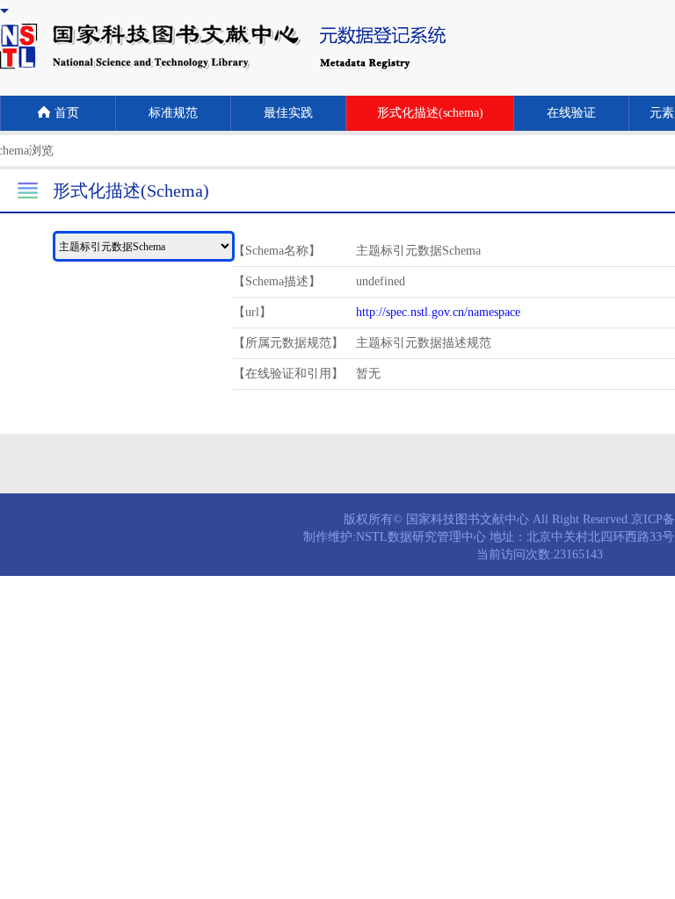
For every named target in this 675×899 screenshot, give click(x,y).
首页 (66, 112)
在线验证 (571, 112)
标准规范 (173, 112)
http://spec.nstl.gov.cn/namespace (438, 312)
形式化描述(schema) (430, 112)
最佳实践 (288, 112)
